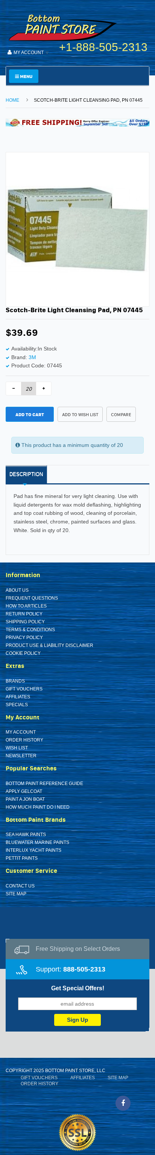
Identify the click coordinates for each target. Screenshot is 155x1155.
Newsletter (21, 755)
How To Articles (26, 606)
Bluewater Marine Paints (37, 842)
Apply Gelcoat (24, 791)
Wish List (17, 747)
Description (26, 474)
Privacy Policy (24, 637)
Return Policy (24, 614)
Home (12, 100)
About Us (17, 590)
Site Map (16, 893)
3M (32, 357)
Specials (17, 704)
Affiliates (18, 696)
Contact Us (20, 886)
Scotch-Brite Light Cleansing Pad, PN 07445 (88, 100)
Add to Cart (29, 414)
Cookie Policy (23, 653)
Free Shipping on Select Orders (78, 949)
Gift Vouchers (24, 689)
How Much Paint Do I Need (38, 807)
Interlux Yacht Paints (33, 850)
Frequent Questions (32, 598)
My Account (21, 732)
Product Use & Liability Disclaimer (49, 645)
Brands (15, 681)
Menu (25, 76)
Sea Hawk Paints (26, 834)
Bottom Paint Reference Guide (44, 783)
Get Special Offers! (77, 988)
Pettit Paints (22, 858)
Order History (24, 740)
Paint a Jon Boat (25, 799)
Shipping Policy (25, 621)
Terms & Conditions (30, 629)
